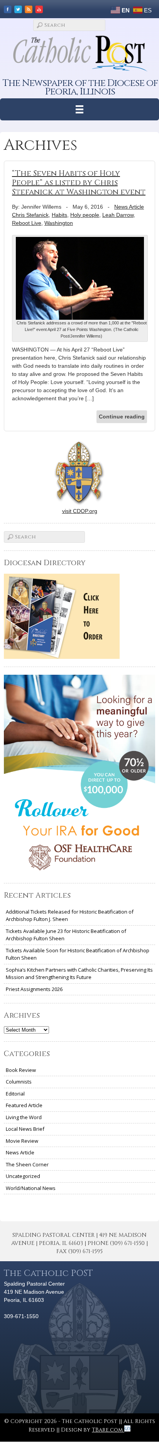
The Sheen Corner (27, 1164)
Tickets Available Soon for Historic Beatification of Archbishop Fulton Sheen (77, 954)
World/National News (31, 1188)
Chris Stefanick (30, 215)
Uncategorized (23, 1176)
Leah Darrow (118, 215)
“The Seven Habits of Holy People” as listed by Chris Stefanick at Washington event (78, 182)
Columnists (19, 1081)
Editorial (15, 1093)
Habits (59, 215)
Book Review (21, 1069)
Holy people (84, 215)
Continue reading (122, 416)
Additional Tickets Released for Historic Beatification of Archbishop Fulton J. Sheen (70, 915)
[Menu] (79, 109)
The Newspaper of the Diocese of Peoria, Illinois (80, 87)
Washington (58, 223)
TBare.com (108, 1429)
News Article (129, 207)
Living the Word (24, 1117)
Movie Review (22, 1140)
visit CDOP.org (79, 511)
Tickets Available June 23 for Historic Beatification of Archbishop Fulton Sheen (66, 935)
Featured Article (24, 1105)
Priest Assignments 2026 (34, 989)
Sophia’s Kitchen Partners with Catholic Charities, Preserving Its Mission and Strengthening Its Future (79, 973)
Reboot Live (26, 223)
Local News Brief (25, 1128)
